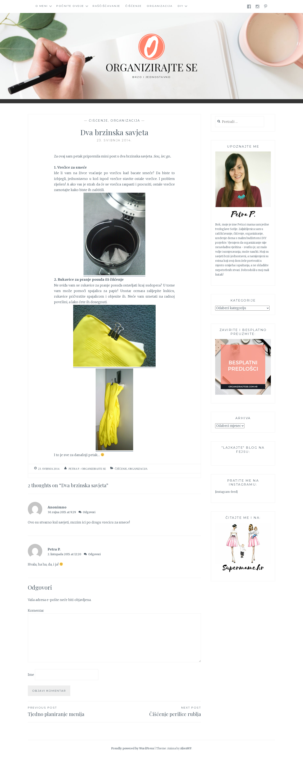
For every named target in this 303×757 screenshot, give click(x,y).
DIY (180, 5)
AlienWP (185, 748)
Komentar (36, 610)
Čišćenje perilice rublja (175, 711)
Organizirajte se (151, 67)
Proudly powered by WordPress (132, 748)
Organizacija (160, 5)
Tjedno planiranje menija (56, 711)
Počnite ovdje (70, 5)
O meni (41, 5)
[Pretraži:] (239, 122)
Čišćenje (133, 5)
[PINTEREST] (266, 6)
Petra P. (54, 549)
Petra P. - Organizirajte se (87, 468)
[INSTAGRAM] (258, 6)
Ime (31, 674)
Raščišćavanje (106, 5)
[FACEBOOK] (249, 6)
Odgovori (89, 512)
